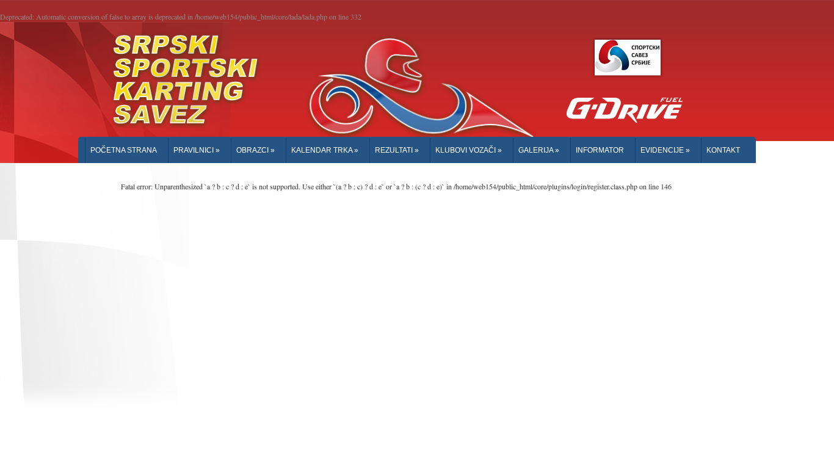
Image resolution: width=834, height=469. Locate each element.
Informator (600, 150)
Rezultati (397, 150)
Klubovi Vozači (468, 150)
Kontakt (723, 150)
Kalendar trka (324, 150)
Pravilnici (196, 150)
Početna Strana (123, 150)
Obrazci (255, 150)
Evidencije (665, 150)
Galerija (538, 150)
